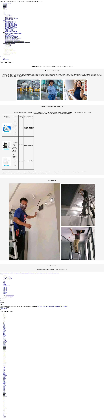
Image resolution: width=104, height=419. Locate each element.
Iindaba (4, 283)
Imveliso (4, 281)
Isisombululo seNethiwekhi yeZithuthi (11, 36)
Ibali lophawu (7, 16)
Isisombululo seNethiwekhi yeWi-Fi (11, 31)
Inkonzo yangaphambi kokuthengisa (11, 49)
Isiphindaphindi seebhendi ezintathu (11, 25)
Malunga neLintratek (6, 14)
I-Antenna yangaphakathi (9, 30)
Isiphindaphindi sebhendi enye (10, 23)
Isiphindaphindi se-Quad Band (10, 26)
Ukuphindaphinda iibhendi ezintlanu (11, 27)
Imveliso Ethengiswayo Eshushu (10, 22)
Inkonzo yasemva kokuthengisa (10, 50)
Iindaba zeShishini (8, 46)
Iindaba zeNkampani (8, 45)
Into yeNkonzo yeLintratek (7, 278)
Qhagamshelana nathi (6, 54)
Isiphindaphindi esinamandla (10, 28)
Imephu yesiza (40, 306)
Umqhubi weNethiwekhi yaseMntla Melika (12, 40)
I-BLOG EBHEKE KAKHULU (49, 306)
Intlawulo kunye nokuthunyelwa (10, 52)
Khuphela (4, 284)
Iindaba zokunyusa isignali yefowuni (9, 43)
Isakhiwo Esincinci (6, 59)
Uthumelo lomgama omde (9, 35)
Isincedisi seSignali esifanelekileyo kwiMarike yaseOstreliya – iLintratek (17, 42)
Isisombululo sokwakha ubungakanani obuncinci (13, 33)
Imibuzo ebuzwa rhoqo (9, 19)
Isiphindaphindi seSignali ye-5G (10, 21)
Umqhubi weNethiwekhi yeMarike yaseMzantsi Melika (14, 41)
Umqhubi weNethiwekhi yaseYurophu (11, 39)
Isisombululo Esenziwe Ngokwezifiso (11, 18)
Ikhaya (4, 13)
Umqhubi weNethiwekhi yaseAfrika (11, 37)
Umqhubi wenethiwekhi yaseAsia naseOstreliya (13, 38)
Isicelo (4, 282)
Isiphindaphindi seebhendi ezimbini (11, 24)
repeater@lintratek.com (7, 3)
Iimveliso (4, 20)
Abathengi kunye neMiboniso (10, 17)
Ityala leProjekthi (8, 44)
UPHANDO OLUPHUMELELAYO (61, 306)
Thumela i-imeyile (3, 308)
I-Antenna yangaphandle (9, 29)
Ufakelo (6, 51)
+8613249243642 (10, 296)
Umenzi (4, 53)
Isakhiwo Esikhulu (8, 34)
